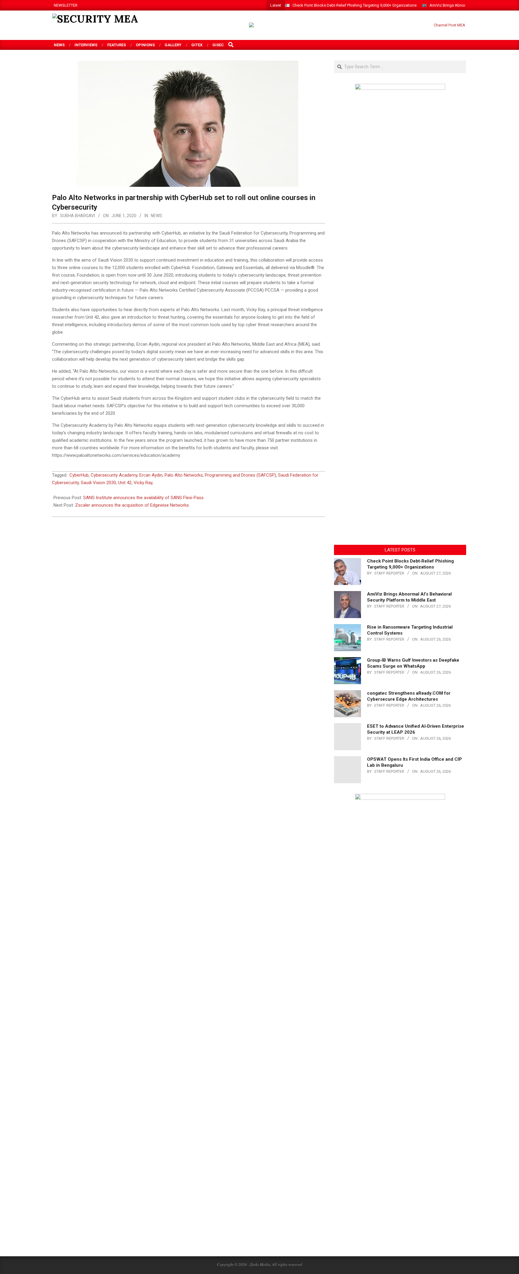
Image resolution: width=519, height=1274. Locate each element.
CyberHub (79, 475)
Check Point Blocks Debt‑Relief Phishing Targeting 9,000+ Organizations (355, 5)
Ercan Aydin (150, 475)
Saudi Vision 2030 (98, 482)
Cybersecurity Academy (114, 475)
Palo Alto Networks (184, 475)
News (156, 215)
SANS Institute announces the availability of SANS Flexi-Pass (143, 497)
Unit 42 (125, 482)
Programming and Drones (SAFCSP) (240, 475)
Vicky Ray (143, 482)
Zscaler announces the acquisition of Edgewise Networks (132, 505)
